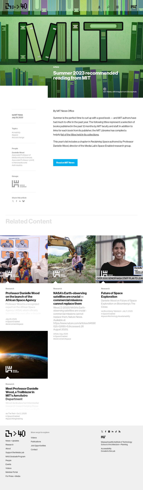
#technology (113, 316)
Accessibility (106, 448)
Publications (36, 441)
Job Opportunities (38, 445)
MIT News (18, 115)
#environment (11, 324)
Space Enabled (13, 321)
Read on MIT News (65, 162)
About (8, 448)
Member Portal (12, 472)
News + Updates (12, 440)
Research (9, 444)
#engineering (17, 418)
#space (20, 324)
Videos (8, 468)
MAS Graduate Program (15, 456)
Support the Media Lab (15, 452)
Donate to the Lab (108, 451)
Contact (34, 449)
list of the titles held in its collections (80, 134)
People (8, 460)
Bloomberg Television (112, 311)
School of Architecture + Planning (114, 444)
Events (8, 464)
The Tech (12, 413)
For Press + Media (13, 476)
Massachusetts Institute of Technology (116, 442)
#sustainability (124, 316)
